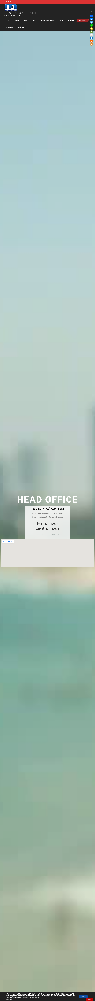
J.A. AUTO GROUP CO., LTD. (21, 12)
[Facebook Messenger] (91, 19)
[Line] (91, 25)
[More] (91, 44)
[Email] (91, 31)
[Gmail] (91, 34)
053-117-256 (8, 2)
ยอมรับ (83, 997)
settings (9, 999)
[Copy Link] (91, 28)
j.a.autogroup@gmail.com (22, 2)
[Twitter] (91, 22)
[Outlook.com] (91, 38)
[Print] (91, 41)
